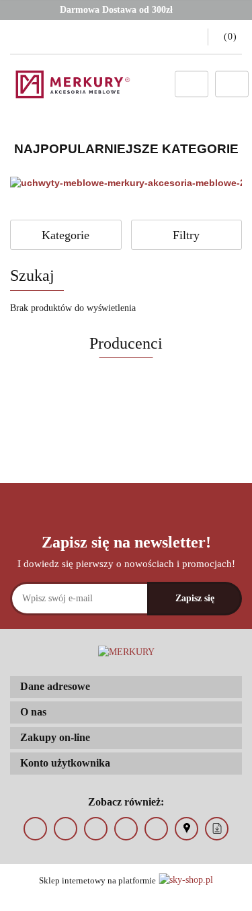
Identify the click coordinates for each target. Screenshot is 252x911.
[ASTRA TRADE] (126, 426)
